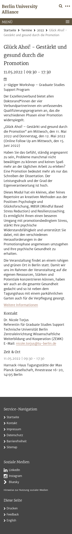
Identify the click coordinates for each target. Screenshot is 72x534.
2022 (40, 30)
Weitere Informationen (21, 305)
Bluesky (14, 482)
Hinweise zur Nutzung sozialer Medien (26, 490)
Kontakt (12, 423)
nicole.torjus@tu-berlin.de (36, 343)
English (11, 520)
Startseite (10, 30)
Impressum (14, 429)
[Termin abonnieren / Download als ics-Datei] (36, 79)
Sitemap (12, 447)
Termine (26, 30)
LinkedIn (14, 470)
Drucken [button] (12, 508)
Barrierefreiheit (17, 441)
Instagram (15, 476)
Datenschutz (15, 435)
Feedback (13, 514)
